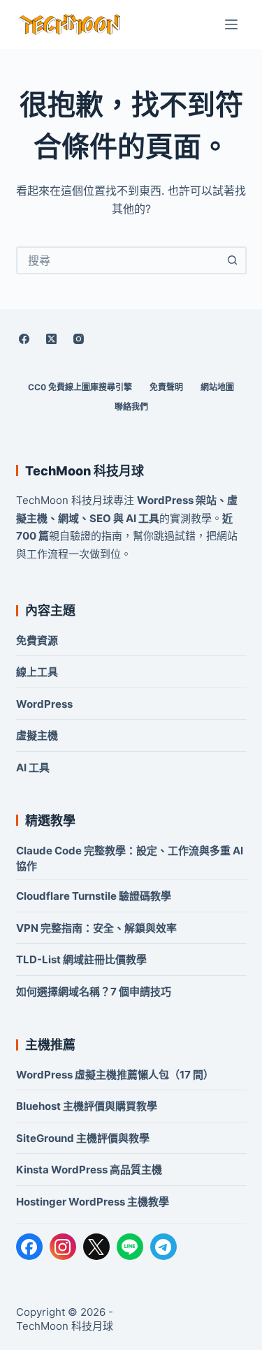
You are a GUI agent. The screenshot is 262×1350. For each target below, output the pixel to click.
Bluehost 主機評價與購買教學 (86, 1106)
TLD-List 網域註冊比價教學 (81, 959)
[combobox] (118, 260)
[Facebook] (24, 338)
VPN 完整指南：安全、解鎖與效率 (96, 928)
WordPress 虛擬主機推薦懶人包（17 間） (115, 1074)
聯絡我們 (131, 406)
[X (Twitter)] (51, 338)
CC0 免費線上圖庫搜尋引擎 (80, 387)
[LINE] (130, 1246)
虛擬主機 (37, 735)
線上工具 (37, 671)
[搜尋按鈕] (232, 260)
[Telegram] (163, 1246)
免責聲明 (166, 387)
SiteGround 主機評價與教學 (83, 1138)
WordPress (44, 704)
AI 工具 (33, 767)
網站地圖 (217, 387)
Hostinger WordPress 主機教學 (92, 1201)
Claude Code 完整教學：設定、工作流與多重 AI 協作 (129, 858)
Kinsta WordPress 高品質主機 (89, 1169)
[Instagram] (79, 338)
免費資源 (37, 640)
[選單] (231, 24)
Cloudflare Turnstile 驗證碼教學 (93, 896)
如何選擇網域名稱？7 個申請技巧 (93, 991)
